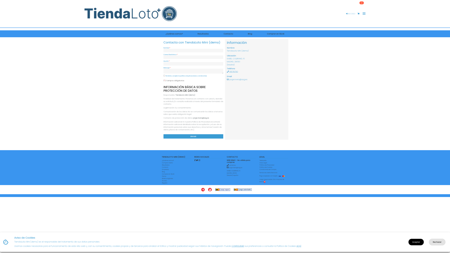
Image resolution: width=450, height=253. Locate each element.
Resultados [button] (203, 33)
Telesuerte (263, 160)
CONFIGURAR (238, 246)
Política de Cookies (266, 167)
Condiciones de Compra (268, 169)
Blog (163, 172)
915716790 (233, 71)
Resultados (165, 165)
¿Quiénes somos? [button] (174, 33)
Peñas (164, 176)
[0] (360, 13)
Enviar (193, 136)
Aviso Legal (263, 163)
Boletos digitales (167, 178)
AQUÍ (298, 246)
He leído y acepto (186, 76)
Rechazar (437, 242)
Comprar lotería (167, 163)
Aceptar (416, 242)
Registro (164, 183)
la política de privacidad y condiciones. (192, 76)
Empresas (165, 169)
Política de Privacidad (267, 165)
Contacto (165, 167)
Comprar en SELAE (168, 174)
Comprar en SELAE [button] (275, 33)
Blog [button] (250, 33)
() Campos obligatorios (173, 80)
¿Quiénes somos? (168, 160)
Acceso (351, 14)
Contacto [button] (228, 33)
